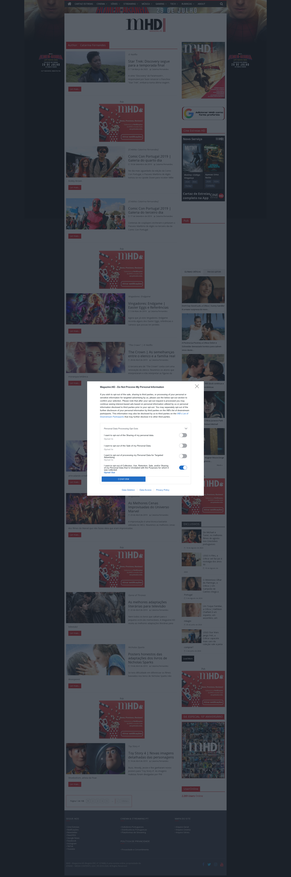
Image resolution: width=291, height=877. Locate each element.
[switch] (183, 435)
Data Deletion (128, 490)
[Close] (198, 387)
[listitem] (145, 428)
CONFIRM (123, 479)
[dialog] (145, 438)
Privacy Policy (162, 490)
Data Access (145, 490)
